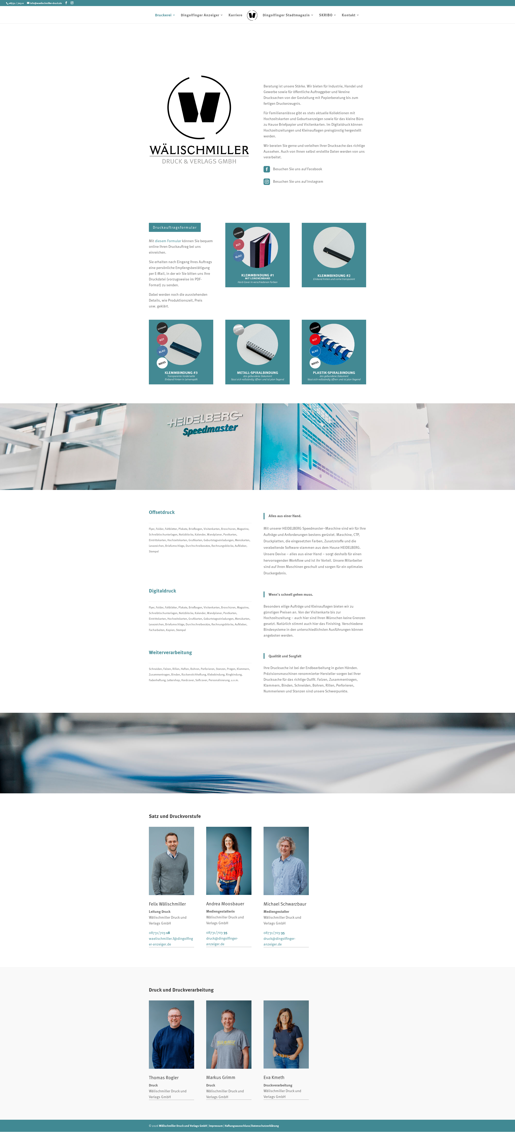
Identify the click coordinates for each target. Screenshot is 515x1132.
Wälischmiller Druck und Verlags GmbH (183, 1126)
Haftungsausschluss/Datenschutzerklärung (252, 1126)
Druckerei (163, 15)
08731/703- (159, 932)
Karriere (235, 15)
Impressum (216, 1126)
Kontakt (348, 15)
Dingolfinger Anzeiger (200, 15)
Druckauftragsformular (175, 227)
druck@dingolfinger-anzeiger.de (222, 941)
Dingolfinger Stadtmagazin (286, 15)
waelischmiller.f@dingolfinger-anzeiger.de (171, 941)
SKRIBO (326, 15)
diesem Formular (168, 240)
